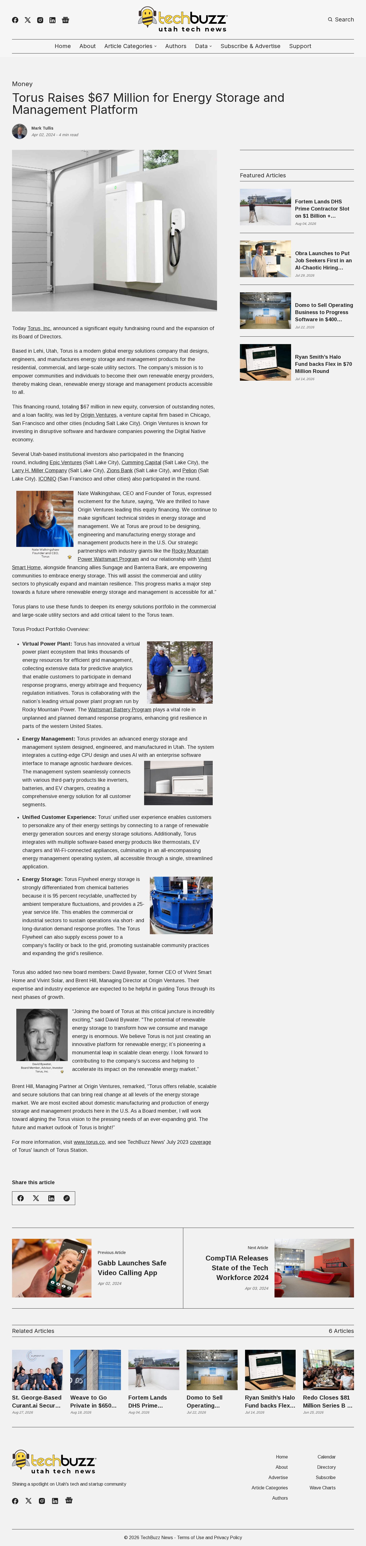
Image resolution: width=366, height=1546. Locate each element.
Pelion (189, 470)
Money (22, 84)
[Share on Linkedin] (51, 1198)
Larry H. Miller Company (39, 470)
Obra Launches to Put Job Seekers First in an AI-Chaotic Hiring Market (323, 261)
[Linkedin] (52, 20)
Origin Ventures (98, 415)
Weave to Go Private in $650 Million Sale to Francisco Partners (90, 1402)
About (87, 46)
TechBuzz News (156, 1537)
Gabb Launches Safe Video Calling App (132, 1268)
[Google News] (65, 20)
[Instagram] (40, 20)
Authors (175, 46)
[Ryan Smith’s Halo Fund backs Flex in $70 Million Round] (270, 1370)
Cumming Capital (141, 462)
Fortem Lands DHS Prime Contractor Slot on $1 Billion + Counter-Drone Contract (322, 209)
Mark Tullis (42, 128)
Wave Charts (323, 1488)
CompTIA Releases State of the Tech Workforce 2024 (237, 1267)
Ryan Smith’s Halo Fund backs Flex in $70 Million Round (323, 364)
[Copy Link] (66, 1198)
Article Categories (270, 1488)
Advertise (278, 1477)
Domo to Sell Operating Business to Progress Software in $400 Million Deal (324, 313)
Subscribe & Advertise (250, 46)
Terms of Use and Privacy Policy (209, 1537)
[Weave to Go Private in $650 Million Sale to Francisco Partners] (95, 1370)
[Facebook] (15, 20)
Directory (326, 1467)
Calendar (327, 1457)
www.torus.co (89, 1142)
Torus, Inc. (39, 328)
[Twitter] (28, 20)
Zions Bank (120, 470)
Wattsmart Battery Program (120, 710)
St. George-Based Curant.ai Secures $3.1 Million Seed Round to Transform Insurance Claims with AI (37, 1402)
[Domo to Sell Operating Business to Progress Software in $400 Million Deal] (212, 1370)
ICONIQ (47, 479)
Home (63, 46)
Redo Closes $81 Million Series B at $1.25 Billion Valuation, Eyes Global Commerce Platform (328, 1402)
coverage (200, 1142)
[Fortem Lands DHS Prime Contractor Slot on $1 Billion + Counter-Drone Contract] (153, 1370)
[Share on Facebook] (20, 1198)
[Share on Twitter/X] (36, 1198)
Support (300, 46)
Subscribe (326, 1477)
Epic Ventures (66, 462)
